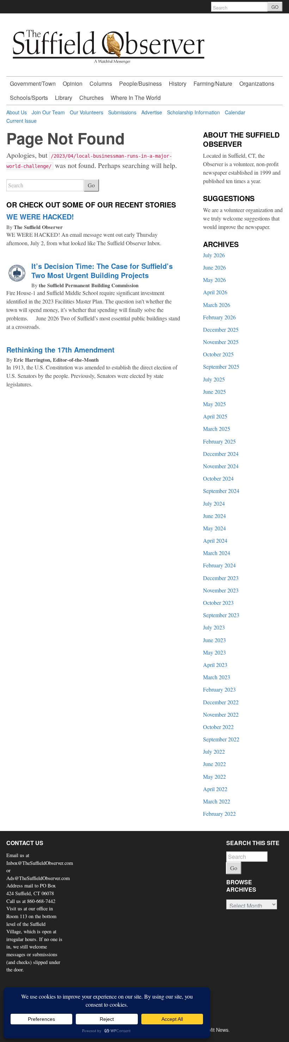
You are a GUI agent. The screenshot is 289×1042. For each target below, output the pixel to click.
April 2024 (215, 540)
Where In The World (136, 98)
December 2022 (221, 702)
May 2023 (214, 652)
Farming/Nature (212, 83)
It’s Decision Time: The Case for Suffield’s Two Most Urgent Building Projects (102, 270)
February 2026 (219, 317)
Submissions (122, 112)
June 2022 (214, 763)
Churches (91, 98)
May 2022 (214, 776)
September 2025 (221, 366)
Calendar (235, 112)
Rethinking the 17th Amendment (60, 349)
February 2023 (219, 689)
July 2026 (214, 255)
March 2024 (216, 552)
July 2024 (214, 503)
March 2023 (216, 677)
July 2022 (214, 751)
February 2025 (219, 441)
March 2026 (216, 304)
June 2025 (214, 391)
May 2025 (214, 404)
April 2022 (215, 789)
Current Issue (21, 120)
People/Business (140, 83)
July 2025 (214, 379)
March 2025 (216, 428)
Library (63, 98)
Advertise (151, 112)
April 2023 (215, 664)
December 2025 (221, 329)
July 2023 (214, 627)
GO (274, 7)
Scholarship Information (193, 112)
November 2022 (221, 714)
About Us (16, 112)
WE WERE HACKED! (40, 216)
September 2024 (221, 490)
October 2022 (218, 726)
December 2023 (221, 578)
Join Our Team (48, 112)
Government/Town (33, 83)
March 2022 (216, 801)
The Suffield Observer (38, 227)
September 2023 (221, 615)
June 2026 (214, 267)
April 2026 (215, 292)
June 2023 (214, 640)
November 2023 (221, 590)
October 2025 (218, 354)
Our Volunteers (86, 112)
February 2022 (219, 813)
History (177, 83)
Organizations (256, 83)
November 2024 (221, 466)
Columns (101, 83)
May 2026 (214, 279)
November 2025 (221, 341)
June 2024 (214, 515)
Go (91, 185)
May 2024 (214, 528)
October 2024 (218, 478)
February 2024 (219, 565)
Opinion (72, 83)
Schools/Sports (29, 98)
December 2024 (221, 453)
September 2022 (221, 739)
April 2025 (215, 416)
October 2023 (218, 602)
